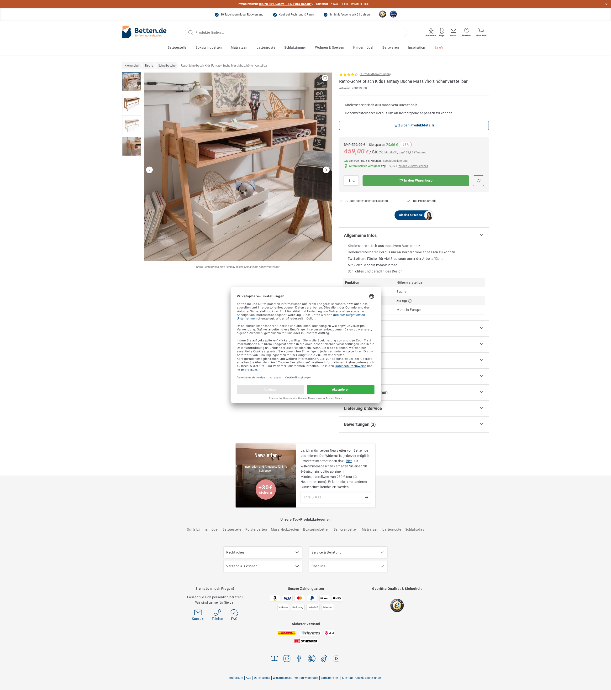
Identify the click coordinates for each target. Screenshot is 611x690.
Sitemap (347, 678)
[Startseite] (144, 32)
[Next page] (326, 170)
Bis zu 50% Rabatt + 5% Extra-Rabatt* (285, 4)
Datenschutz (262, 678)
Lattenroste (266, 47)
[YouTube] (336, 659)
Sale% (439, 47)
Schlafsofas (414, 529)
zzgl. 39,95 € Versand (412, 152)
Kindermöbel (363, 47)
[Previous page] (149, 170)
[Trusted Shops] (382, 14)
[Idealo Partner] (393, 14)
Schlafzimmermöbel (202, 529)
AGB (248, 678)
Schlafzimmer (295, 47)
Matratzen (239, 47)
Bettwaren (390, 47)
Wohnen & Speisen (329, 47)
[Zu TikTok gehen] (324, 659)
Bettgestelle (177, 47)
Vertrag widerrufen (306, 678)
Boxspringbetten (208, 47)
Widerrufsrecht (282, 678)
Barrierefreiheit (330, 678)
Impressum (236, 678)
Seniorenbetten (346, 529)
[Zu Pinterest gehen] (312, 659)
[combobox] (351, 180)
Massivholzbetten (285, 529)
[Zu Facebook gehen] (299, 659)
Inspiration (416, 47)
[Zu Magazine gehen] (274, 659)
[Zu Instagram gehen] (287, 659)
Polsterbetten (256, 529)
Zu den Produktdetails (416, 125)
